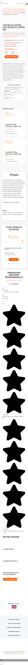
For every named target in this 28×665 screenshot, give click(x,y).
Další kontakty (10, 579)
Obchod (9, 9)
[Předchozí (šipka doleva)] (0, 664)
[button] (22, 241)
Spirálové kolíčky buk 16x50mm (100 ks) (13, 249)
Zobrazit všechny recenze (14, 280)
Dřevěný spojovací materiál (9, 11)
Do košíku (13, 259)
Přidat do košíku (11, 56)
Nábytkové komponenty (18, 9)
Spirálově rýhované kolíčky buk (11, 12)
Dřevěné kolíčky (21, 11)
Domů (4, 9)
